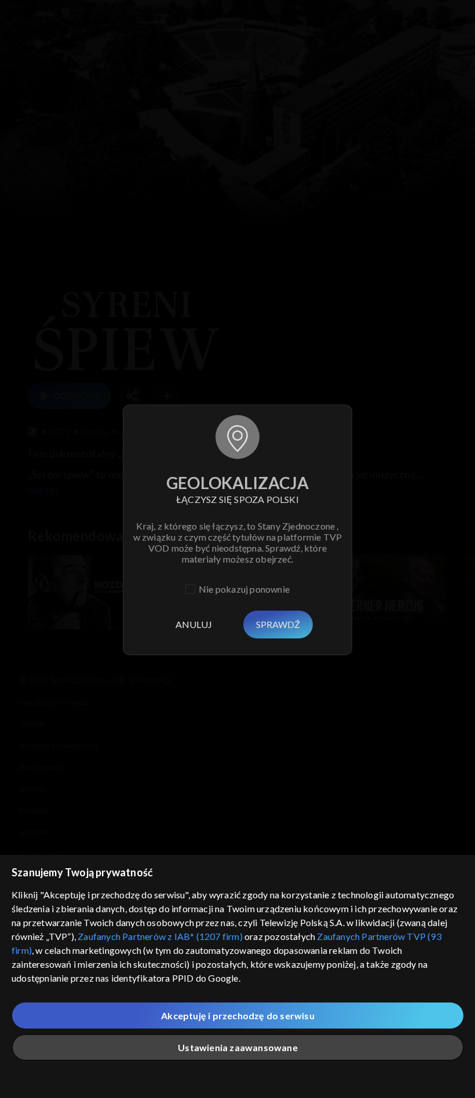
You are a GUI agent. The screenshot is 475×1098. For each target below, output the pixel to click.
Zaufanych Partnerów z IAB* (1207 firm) (160, 936)
